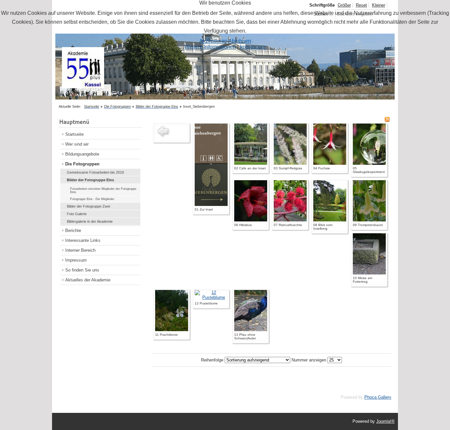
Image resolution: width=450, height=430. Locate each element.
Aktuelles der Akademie (87, 279)
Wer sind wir (77, 144)
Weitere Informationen (210, 47)
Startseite (74, 134)
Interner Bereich (80, 250)
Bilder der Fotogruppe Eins (90, 180)
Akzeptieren (213, 41)
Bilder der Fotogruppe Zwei (88, 206)
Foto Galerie (77, 214)
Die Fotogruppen (82, 163)
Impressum (76, 260)
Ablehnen (239, 41)
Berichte (73, 230)
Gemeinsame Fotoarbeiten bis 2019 (95, 172)
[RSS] (387, 120)
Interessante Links (82, 240)
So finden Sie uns (82, 270)
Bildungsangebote (82, 154)
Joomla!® (385, 421)
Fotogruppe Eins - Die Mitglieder (92, 199)
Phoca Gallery (377, 397)
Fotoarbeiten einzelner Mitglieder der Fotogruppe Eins (103, 190)
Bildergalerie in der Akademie (90, 221)
